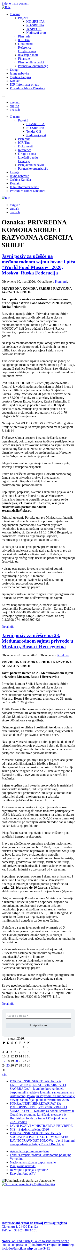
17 (4, 1061)
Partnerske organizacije (33, 66)
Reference (24, 47)
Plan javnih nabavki (31, 62)
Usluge (14, 69)
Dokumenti (25, 44)
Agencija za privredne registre (29, 1151)
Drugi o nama (27, 51)
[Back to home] (6, 7)
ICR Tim (24, 40)
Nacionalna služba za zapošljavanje (33, 1162)
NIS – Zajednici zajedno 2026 (29, 1129)
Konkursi (61, 281)
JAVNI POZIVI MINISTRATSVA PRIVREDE (41, 1125)
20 (16, 1061)
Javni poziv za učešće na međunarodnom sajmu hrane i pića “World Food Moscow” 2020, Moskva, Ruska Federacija (38, 264)
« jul (4, 1074)
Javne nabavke (19, 73)
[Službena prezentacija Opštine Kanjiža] (28, 1184)
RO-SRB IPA (35, 25)
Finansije (24, 58)
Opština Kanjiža (20, 77)
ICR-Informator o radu (24, 84)
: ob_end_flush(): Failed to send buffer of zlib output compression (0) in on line (38, 1244)
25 (8, 1065)
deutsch (15, 109)
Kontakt (15, 81)
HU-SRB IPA (35, 21)
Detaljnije (8, 626)
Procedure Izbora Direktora (27, 88)
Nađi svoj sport (36, 32)
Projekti (23, 18)
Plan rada (24, 36)
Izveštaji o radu (28, 55)
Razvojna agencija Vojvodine (29, 1169)
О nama (15, 14)
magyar (15, 102)
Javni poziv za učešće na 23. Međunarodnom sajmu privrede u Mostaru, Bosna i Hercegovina (37, 641)
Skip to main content (15, 3)
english (14, 106)
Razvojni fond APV (23, 1173)
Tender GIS (33, 29)
